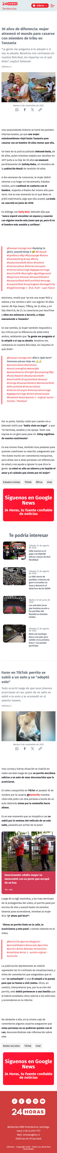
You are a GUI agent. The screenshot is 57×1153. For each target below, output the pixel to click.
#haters (44, 255)
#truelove (38, 262)
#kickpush (40, 252)
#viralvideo (40, 949)
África (39, 482)
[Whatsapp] (17, 110)
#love (30, 262)
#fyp (22, 255)
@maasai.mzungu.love (19, 248)
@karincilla (13, 941)
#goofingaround (42, 273)
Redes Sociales (11, 1046)
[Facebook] (25, 110)
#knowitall (12, 397)
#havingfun (27, 273)
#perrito (11, 949)
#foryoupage (32, 255)
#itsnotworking (15, 259)
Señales (40, 5)
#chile (19, 949)
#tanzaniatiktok (15, 280)
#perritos (43, 945)
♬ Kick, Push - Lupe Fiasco (40, 288)
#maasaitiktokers (39, 277)
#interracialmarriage (18, 270)
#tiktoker (28, 949)
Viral (49, 482)
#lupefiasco (13, 255)
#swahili (19, 375)
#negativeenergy (16, 288)
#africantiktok (32, 280)
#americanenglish (16, 368)
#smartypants (26, 397)
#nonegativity (47, 284)
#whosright (33, 368)
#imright (29, 372)
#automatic (30, 365)
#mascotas (31, 945)
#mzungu (45, 280)
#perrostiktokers (16, 945)
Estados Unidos (11, 482)
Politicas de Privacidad (28, 1138)
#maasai (24, 277)
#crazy (26, 259)
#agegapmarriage (39, 270)
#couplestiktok (15, 284)
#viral (23, 952)
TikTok (28, 482)
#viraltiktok (13, 952)
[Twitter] (32, 110)
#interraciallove (15, 266)
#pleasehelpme (15, 372)
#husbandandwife (16, 262)
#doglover (34, 941)
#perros (24, 941)
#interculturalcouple (38, 393)
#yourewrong (41, 372)
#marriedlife (14, 273)
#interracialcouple (35, 266)
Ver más (9, 889)
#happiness (13, 277)
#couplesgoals (31, 284)
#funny (34, 259)
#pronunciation (15, 365)
